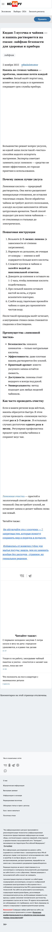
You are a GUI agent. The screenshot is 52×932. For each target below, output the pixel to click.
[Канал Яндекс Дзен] (18, 765)
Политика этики (9, 815)
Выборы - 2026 (20, 11)
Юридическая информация (13, 785)
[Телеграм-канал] (14, 765)
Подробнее (8, 846)
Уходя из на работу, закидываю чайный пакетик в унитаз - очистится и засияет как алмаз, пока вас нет (25, 663)
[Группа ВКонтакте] (5, 765)
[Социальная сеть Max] (5, 771)
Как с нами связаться (11, 810)
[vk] (22, 576)
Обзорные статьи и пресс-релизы (16, 806)
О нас (5, 780)
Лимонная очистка (14, 496)
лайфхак (9, 55)
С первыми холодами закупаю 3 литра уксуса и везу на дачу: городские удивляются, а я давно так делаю (23, 645)
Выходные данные (10, 790)
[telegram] (31, 576)
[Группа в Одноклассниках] (9, 765)
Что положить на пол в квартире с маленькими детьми (20, 680)
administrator (29, 64)
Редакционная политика (12, 800)
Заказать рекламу (37, 11)
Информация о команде (12, 795)
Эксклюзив (6, 11)
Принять (42, 19)
